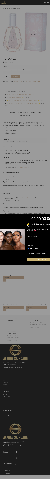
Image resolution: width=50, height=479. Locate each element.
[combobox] (30, 248)
